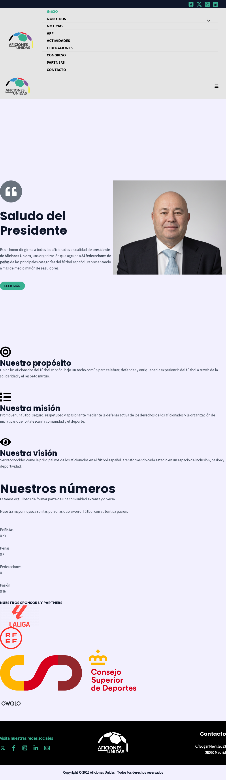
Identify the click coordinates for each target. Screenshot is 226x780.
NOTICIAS (55, 26)
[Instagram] (207, 4)
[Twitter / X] (3, 748)
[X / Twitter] (199, 4)
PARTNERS (56, 62)
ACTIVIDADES (58, 40)
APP (50, 33)
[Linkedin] (215, 4)
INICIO (52, 11)
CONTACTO (56, 69)
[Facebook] (191, 4)
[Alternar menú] (207, 20)
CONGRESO (56, 55)
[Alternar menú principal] (217, 86)
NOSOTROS (56, 18)
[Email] (47, 748)
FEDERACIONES (60, 47)
